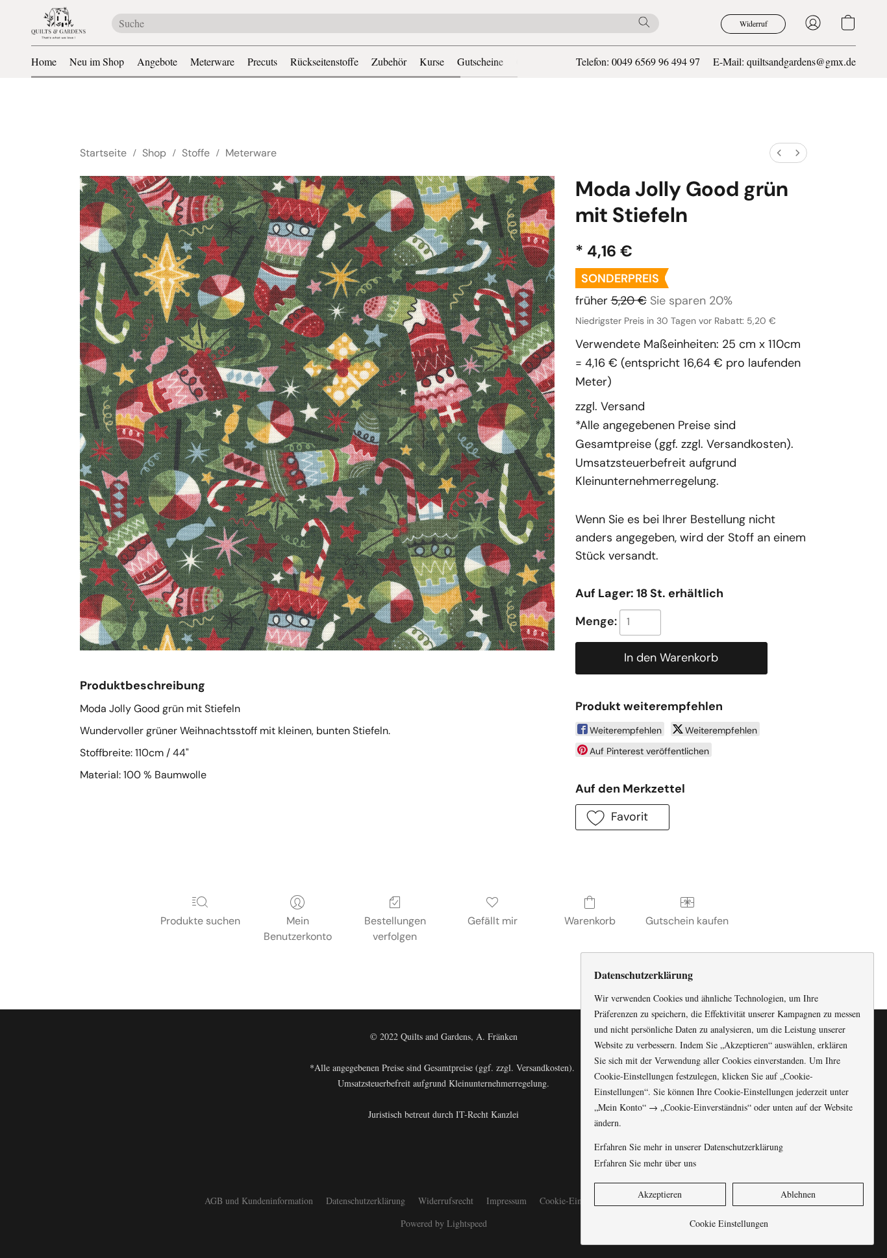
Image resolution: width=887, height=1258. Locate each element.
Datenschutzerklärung (365, 1200)
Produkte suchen (200, 921)
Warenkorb (590, 921)
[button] (58, 22)
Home (43, 61)
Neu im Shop (96, 61)
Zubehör (388, 61)
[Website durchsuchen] (644, 22)
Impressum (506, 1200)
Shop (154, 153)
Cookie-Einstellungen (579, 1200)
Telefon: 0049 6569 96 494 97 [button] (638, 61)
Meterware (212, 61)
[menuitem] (779, 152)
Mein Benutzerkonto (298, 928)
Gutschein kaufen (687, 921)
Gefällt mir (493, 921)
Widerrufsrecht (445, 1200)
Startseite (103, 153)
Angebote (157, 61)
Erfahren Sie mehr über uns (645, 1163)
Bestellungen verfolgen (395, 928)
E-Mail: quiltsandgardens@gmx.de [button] (784, 61)
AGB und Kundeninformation (259, 1200)
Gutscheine (480, 61)
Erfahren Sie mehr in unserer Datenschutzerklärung (688, 1147)
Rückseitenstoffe (324, 61)
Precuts (262, 61)
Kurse (431, 61)
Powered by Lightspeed (444, 1223)
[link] (729, 1218)
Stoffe (196, 153)
